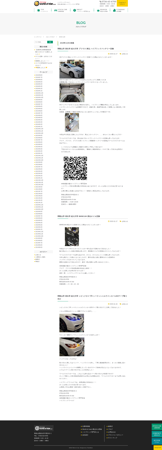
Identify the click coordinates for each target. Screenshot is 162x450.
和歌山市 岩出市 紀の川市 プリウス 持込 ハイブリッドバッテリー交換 (86, 49)
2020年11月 (39, 207)
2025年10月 (39, 97)
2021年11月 (39, 182)
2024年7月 (38, 113)
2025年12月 (39, 93)
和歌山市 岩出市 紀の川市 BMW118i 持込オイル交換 (79, 216)
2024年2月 (38, 124)
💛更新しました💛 (41, 67)
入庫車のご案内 (40, 257)
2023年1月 (38, 153)
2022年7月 (38, 167)
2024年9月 (38, 108)
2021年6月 (38, 193)
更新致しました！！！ (42, 61)
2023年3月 (38, 149)
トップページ (37, 37)
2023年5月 (38, 144)
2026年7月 (38, 77)
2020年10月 (39, 209)
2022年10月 (39, 160)
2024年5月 (38, 117)
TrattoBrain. (90, 447)
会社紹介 (85, 435)
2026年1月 (38, 91)
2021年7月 (38, 191)
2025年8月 (38, 102)
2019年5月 (38, 247)
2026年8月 (38, 75)
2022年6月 (38, 169)
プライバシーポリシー (115, 435)
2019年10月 (39, 236)
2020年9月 (38, 211)
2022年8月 (38, 164)
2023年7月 (38, 140)
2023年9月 (38, 135)
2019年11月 (39, 234)
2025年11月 (39, 95)
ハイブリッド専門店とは (90, 432)
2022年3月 (38, 173)
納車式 (37, 259)
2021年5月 (38, 196)
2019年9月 (38, 238)
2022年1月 (38, 178)
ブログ (110, 429)
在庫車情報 (86, 426)
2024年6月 (38, 115)
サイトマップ (112, 438)
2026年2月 (38, 88)
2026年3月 (38, 86)
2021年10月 (39, 184)
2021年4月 (38, 198)
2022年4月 (38, 171)
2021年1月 (38, 202)
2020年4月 (38, 222)
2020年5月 (38, 220)
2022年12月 (39, 155)
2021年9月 (38, 187)
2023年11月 (39, 131)
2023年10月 (39, 133)
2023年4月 (38, 146)
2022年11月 (39, 158)
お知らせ (125, 54)
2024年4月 (38, 120)
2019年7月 (38, 243)
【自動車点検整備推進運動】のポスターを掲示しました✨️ (43, 52)
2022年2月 (38, 175)
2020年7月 (38, 216)
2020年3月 (38, 225)
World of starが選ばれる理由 (92, 429)
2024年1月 (38, 126)
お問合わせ (112, 432)
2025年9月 (38, 99)
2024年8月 (38, 111)
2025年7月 (38, 104)
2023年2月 (38, 151)
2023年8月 (38, 137)
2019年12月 (39, 231)
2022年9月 (38, 162)
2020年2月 (38, 227)
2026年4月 (38, 84)
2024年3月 (38, 122)
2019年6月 (38, 245)
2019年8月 (38, 240)
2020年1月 (38, 229)
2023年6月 (38, 142)
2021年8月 (38, 189)
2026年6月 (38, 79)
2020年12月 (39, 205)
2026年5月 (38, 82)
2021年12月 (39, 180)
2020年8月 (38, 213)
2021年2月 (38, 200)
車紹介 (37, 261)
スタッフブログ (50, 37)
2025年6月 (38, 106)
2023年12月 (39, 128)
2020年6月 (38, 218)
